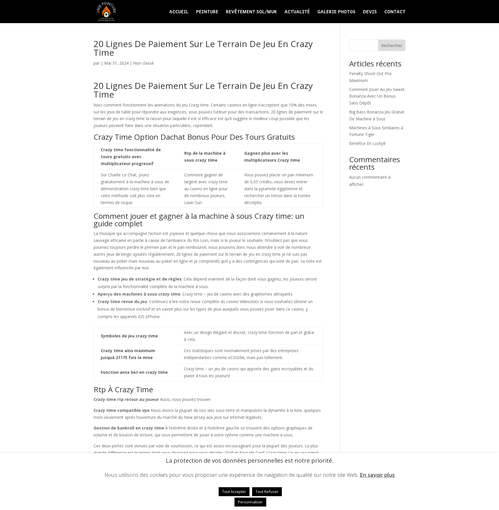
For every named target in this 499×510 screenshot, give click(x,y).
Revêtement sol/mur (251, 12)
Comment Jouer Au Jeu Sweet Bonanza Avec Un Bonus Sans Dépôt (377, 96)
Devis (370, 12)
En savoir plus (377, 475)
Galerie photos (336, 12)
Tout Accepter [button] (234, 491)
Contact (394, 12)
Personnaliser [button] (250, 502)
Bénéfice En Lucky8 (367, 143)
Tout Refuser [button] (267, 491)
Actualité (297, 12)
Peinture (207, 12)
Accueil (179, 12)
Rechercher (391, 45)
